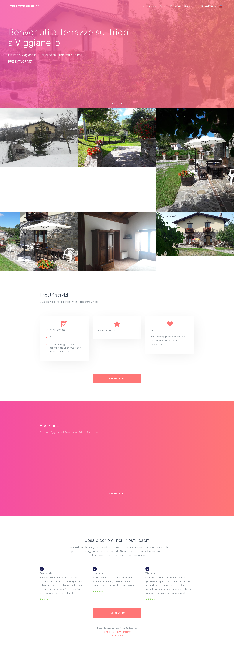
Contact (106, 632)
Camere (152, 6)
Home (141, 6)
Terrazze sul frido (24, 6)
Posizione (175, 6)
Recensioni (190, 6)
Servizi (163, 6)
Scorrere (116, 103)
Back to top (117, 635)
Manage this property (121, 632)
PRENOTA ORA (208, 6)
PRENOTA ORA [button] (117, 378)
